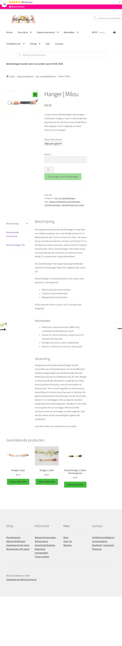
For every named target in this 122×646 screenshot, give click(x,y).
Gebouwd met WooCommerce (21, 579)
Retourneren (41, 541)
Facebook (97, 545)
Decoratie (23, 32)
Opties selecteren (18, 481)
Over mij (67, 541)
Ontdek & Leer (13, 43)
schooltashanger (52, 205)
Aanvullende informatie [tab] (12, 234)
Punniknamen (13, 537)
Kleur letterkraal (53, 139)
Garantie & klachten (45, 545)
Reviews (67, 545)
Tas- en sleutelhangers (46, 76)
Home (9, 32)
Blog (65, 537)
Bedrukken (69, 32)
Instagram (108, 545)
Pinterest (97, 548)
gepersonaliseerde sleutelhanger (64, 201)
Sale (48, 43)
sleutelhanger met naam (72, 205)
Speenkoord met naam (17, 545)
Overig (33, 43)
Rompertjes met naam (17, 548)
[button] (35, 94)
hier (42, 426)
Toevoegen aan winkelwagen (63, 176)
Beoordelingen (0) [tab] (15, 244)
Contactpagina (99, 541)
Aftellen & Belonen (15, 541)
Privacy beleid (42, 556)
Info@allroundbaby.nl (103, 537)
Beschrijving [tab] (12, 223)
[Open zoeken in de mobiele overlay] (61, 55)
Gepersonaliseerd (46, 32)
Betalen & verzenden (45, 537)
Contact (59, 43)
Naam (48, 154)
